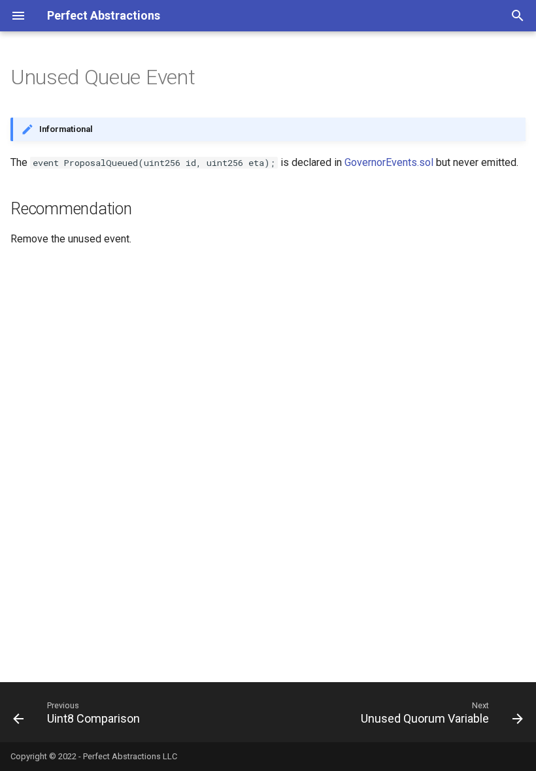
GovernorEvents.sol (388, 162)
